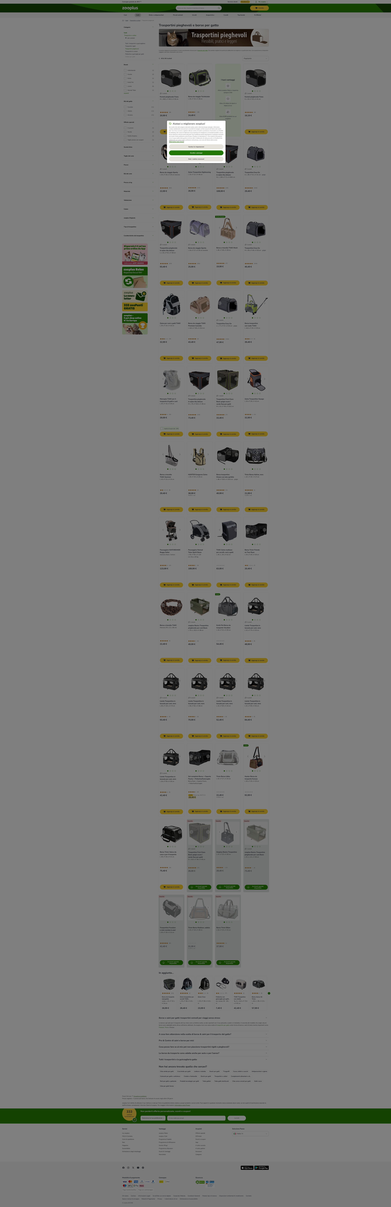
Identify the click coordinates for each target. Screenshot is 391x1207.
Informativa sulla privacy (177, 142)
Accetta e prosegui (196, 153)
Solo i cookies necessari (196, 159)
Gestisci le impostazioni (196, 147)
